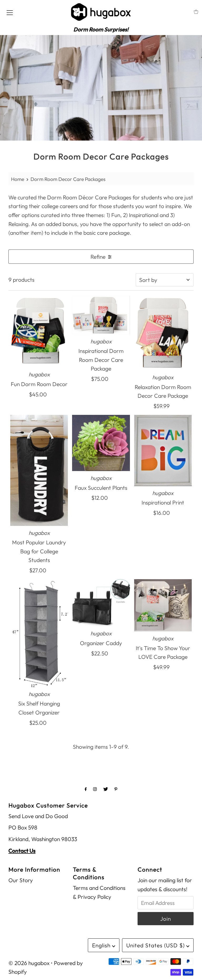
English (102, 945)
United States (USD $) (156, 945)
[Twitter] (105, 789)
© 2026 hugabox (28, 962)
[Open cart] (196, 12)
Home (17, 179)
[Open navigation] (10, 11)
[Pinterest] (115, 789)
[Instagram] (95, 789)
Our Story (20, 880)
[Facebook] (86, 789)
